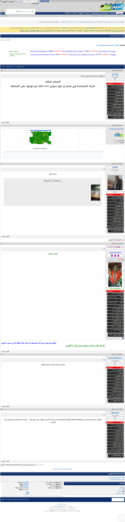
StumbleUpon (119, 493)
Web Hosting (8, 499)
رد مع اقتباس (4, 122)
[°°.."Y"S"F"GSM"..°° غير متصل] (115, 274)
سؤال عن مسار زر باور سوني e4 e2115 (107, 45)
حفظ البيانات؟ (34, 3)
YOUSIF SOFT (112, 259)
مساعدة (11, 1)
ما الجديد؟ (112, 13)
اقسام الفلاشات (95, 16)
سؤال (114, 477)
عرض (3, 66)
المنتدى (119, 13)
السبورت (81, 13)
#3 (1, 243)
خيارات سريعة (110, 16)
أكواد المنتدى (25, 482)
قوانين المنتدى (27, 493)
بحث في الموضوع (11, 66)
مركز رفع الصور (96, 13)
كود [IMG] (25, 486)
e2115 (120, 477)
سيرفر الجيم (105, 13)
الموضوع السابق (67, 469)
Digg (121, 487)
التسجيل (5, 1)
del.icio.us (119, 491)
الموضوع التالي (57, 469)
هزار (123, 477)
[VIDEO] (26, 488)
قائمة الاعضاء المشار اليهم (117, 36)
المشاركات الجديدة (118, 16)
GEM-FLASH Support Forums (21, 499)
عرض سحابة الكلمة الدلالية (117, 479)
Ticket (67, 13)
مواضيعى (103, 16)
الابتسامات (25, 484)
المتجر (87, 13)
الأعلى (2, 465)
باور (117, 477)
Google (120, 489)
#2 (1, 163)
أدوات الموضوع (20, 66)
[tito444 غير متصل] (115, 182)
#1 (1, 70)
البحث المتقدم (4, 16)
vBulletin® (60, 506)
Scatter (74, 13)
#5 (1, 409)
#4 (1, 354)
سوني (110, 477)
